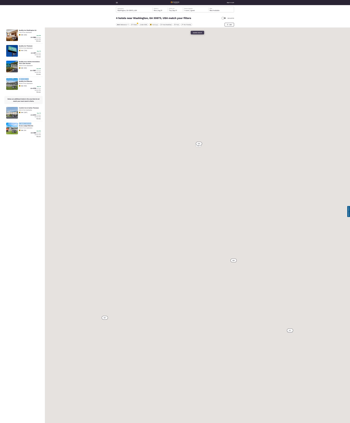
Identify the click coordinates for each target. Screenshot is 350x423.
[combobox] (134, 9)
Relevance (122, 24)
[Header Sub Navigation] (117, 3)
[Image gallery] (12, 35)
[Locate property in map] (23, 36)
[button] (234, 260)
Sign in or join (230, 2)
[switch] (224, 18)
